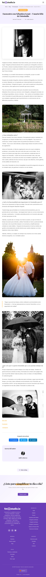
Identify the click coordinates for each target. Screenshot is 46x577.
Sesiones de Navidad (33, 529)
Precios (33, 515)
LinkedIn (34, 440)
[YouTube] (15, 530)
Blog (10, 6)
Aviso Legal (12, 558)
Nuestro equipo (12, 541)
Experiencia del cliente (33, 517)
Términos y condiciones (12, 552)
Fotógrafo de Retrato (33, 519)
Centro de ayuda (33, 539)
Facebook (4, 424)
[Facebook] (12, 530)
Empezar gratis (23, 494)
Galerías (33, 513)
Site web (4, 420)
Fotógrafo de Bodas (34, 522)
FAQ (34, 543)
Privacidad (12, 554)
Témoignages (15, 6)
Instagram (5, 427)
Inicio (6, 6)
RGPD (12, 556)
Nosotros (12, 539)
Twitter (24, 440)
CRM (34, 510)
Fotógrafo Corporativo (33, 524)
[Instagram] (9, 530)
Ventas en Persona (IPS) (34, 526)
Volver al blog (24, 470)
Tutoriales (34, 541)
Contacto (34, 546)
